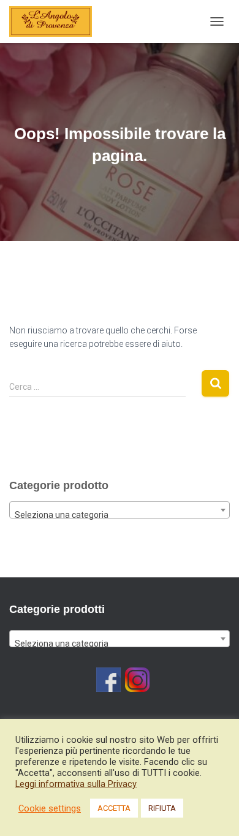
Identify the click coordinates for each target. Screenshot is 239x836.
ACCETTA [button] (114, 808)
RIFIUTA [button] (162, 808)
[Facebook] (108, 679)
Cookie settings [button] (49, 808)
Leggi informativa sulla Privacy (76, 783)
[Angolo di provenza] (55, 21)
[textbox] (119, 515)
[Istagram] (137, 679)
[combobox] (119, 510)
